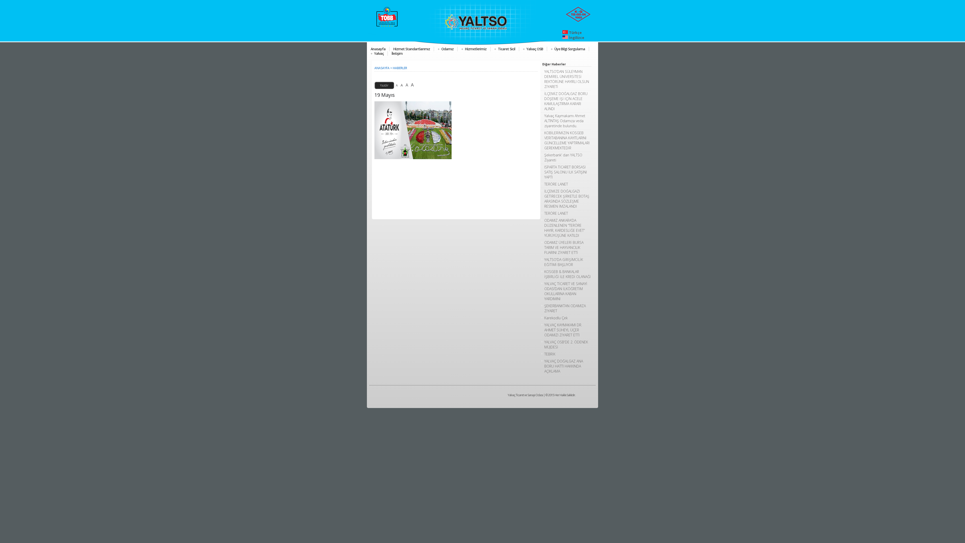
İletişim (397, 53)
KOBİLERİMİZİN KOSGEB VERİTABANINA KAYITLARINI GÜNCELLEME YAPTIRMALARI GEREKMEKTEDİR (567, 140)
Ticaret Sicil (506, 49)
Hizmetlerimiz (476, 49)
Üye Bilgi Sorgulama (569, 49)
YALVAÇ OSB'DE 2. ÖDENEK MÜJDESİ (566, 344)
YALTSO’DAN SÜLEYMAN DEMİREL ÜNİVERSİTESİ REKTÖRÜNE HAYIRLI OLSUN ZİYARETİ (566, 79)
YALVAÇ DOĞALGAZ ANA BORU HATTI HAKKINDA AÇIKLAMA (563, 366)
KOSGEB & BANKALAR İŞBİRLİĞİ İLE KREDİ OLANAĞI (567, 274)
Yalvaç (379, 53)
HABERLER (400, 68)
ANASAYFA (382, 68)
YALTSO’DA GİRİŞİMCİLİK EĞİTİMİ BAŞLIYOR (563, 262)
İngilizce (576, 37)
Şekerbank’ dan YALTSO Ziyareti (563, 157)
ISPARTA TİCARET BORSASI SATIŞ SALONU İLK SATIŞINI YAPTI (565, 172)
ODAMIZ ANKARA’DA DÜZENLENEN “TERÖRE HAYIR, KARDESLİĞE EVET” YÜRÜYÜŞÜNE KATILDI (564, 228)
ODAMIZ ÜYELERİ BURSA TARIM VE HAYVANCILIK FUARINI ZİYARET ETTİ (564, 247)
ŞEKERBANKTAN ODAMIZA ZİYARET (565, 308)
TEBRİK (549, 354)
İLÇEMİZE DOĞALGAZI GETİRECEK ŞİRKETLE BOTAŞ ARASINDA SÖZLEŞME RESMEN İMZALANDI (566, 199)
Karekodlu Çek (556, 317)
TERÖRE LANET (556, 184)
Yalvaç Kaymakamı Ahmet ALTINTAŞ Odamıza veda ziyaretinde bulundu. (564, 120)
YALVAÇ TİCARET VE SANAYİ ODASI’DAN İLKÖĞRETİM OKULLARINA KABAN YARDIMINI (565, 291)
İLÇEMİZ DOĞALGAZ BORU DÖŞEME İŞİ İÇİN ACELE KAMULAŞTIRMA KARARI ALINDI (566, 101)
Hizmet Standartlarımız (411, 49)
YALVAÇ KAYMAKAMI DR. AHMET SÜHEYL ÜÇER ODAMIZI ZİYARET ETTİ (563, 330)
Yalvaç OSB (534, 49)
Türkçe (575, 32)
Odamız (447, 49)
